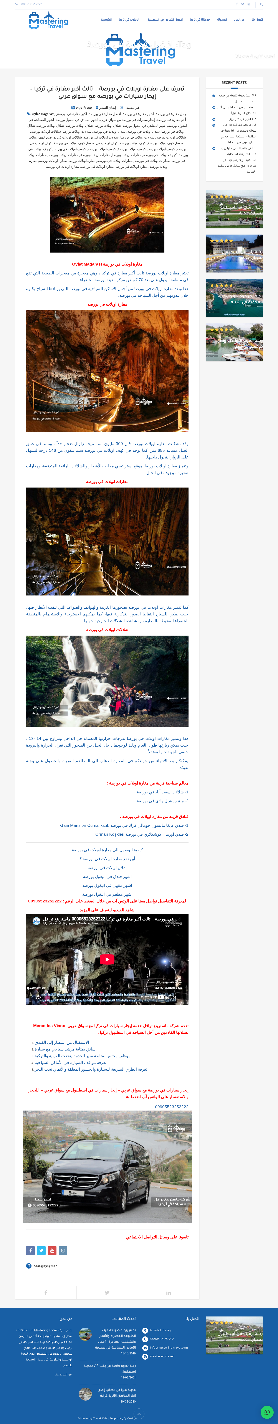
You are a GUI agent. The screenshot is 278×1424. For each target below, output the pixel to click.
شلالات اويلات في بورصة (101, 137)
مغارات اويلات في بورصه (115, 160)
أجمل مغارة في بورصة (171, 114)
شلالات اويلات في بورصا (137, 137)
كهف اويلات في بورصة (69, 143)
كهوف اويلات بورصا (161, 149)
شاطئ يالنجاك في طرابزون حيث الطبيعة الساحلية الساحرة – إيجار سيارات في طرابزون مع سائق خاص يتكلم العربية (237, 160)
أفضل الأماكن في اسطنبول (165, 20)
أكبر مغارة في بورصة (72, 114)
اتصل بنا (257, 20)
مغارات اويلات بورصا (127, 155)
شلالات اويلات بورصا (77, 131)
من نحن (239, 20)
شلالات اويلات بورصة (46, 131)
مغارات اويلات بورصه (63, 155)
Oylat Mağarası (43, 114)
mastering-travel (162, 1356)
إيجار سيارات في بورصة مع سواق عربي (127, 119)
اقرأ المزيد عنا (63, 1375)
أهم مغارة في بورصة (171, 119)
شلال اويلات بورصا (107, 125)
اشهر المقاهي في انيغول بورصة (144, 125)
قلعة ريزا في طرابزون (242, 119)
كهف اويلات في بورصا (102, 143)
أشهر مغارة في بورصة (138, 114)
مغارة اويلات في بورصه (62, 166)
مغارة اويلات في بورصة (97, 166)
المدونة (222, 20)
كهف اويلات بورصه (132, 143)
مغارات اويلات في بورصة (152, 160)
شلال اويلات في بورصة (143, 131)
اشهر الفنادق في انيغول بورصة (77, 119)
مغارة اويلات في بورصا (132, 166)
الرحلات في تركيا (129, 20)
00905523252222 (45, 901)
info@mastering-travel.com (169, 1348)
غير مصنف (132, 107)
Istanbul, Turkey (160, 1330)
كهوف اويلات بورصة (132, 149)
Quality (131, 1418)
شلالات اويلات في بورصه (64, 137)
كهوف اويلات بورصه (102, 149)
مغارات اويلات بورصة (95, 155)
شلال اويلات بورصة (79, 125)
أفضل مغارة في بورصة (105, 114)
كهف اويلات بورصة (161, 143)
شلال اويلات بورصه (50, 125)
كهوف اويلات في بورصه (160, 155)
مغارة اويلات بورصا (82, 160)
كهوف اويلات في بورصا (69, 149)
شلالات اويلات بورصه (171, 137)
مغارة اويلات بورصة (53, 160)
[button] (267, 1412)
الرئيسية (106, 20)
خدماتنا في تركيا (200, 20)
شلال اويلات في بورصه (109, 131)
